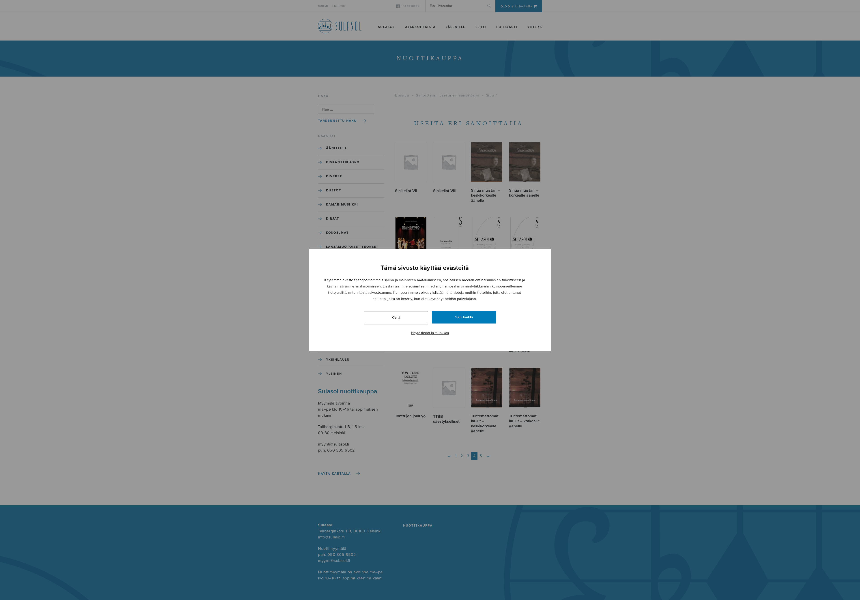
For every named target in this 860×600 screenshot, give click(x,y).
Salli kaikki (464, 317)
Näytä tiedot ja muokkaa (430, 333)
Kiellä (395, 317)
